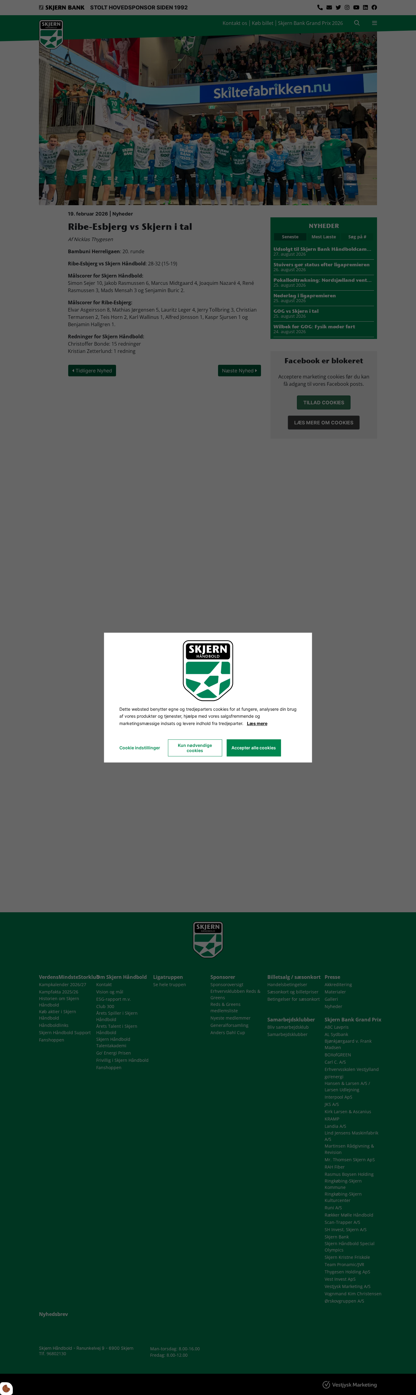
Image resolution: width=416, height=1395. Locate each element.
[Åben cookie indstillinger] (6, 1388)
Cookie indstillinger (139, 747)
